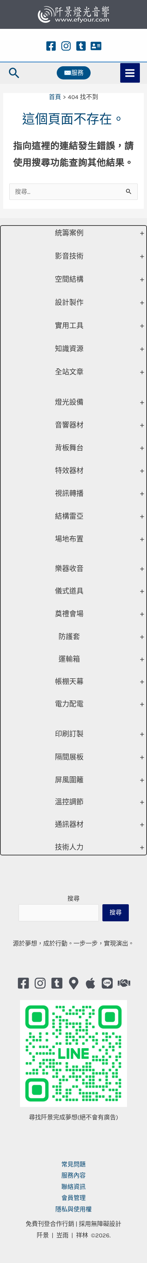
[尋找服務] (124, 983)
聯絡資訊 (73, 1186)
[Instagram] (66, 46)
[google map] (73, 983)
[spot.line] (107, 983)
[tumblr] (81, 46)
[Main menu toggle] (130, 73)
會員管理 (73, 1197)
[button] (14, 73)
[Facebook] (51, 46)
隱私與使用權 (73, 1209)
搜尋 (73, 898)
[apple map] (90, 983)
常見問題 (73, 1164)
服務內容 (73, 1175)
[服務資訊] (96, 46)
